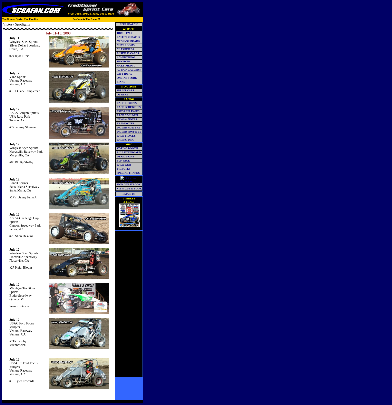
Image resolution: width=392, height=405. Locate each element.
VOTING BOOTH (127, 148)
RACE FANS (124, 164)
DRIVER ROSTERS (128, 127)
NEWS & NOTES (127, 119)
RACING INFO (125, 139)
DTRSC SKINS (125, 156)
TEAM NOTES (125, 123)
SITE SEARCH (129, 24)
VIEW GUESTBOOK (129, 188)
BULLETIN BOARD (129, 152)
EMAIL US (128, 193)
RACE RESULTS (127, 103)
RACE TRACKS (126, 135)
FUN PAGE (123, 160)
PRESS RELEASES (128, 111)
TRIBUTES (123, 168)
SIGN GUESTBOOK (129, 184)
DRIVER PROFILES (128, 131)
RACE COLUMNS (127, 115)
